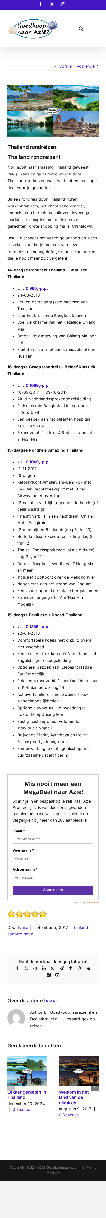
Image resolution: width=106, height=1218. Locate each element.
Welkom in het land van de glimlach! (74, 1097)
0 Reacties (22, 1109)
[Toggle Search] (81, 28)
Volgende (86, 66)
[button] (11, 1087)
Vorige (65, 66)
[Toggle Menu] (95, 29)
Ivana (23, 927)
